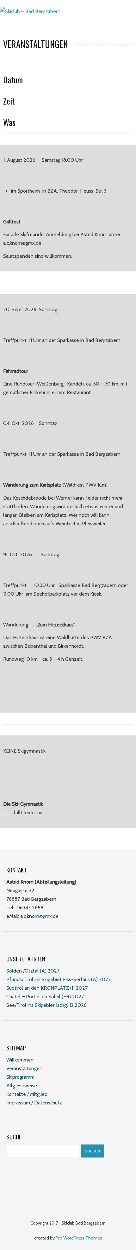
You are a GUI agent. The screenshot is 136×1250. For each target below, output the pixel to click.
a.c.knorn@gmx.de (39, 916)
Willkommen (20, 1060)
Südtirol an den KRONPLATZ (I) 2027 (47, 988)
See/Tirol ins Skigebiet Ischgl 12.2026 (46, 1005)
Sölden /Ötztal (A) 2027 (32, 971)
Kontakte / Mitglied (26, 1094)
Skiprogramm (20, 1077)
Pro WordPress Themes (79, 1238)
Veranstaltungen (24, 1068)
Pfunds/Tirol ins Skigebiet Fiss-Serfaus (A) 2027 (58, 979)
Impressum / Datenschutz (34, 1103)
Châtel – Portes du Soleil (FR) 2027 (45, 997)
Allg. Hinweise (21, 1086)
